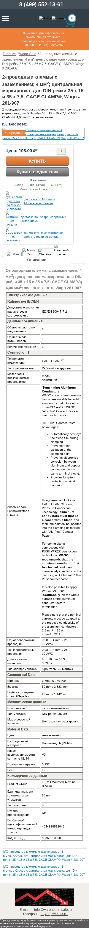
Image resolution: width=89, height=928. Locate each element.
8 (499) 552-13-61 (41, 4)
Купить (37, 161)
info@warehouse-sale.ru (53, 910)
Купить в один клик (37, 172)
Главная (9, 54)
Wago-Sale (27, 54)
